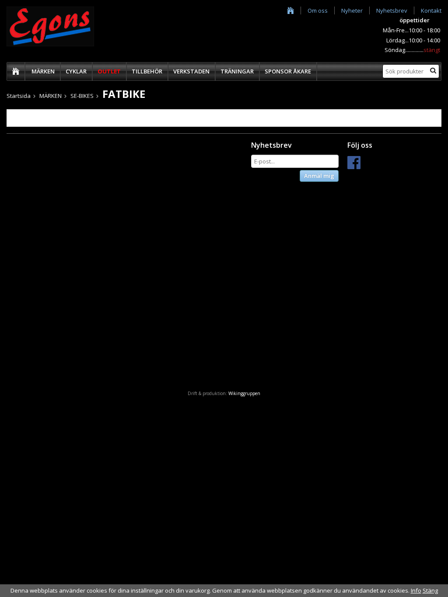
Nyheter (352, 10)
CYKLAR (76, 71)
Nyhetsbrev (391, 10)
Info (416, 590)
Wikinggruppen (244, 393)
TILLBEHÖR (147, 71)
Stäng (430, 590)
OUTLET (109, 71)
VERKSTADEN (191, 71)
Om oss (318, 10)
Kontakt (431, 10)
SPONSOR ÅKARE (288, 71)
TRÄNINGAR (237, 71)
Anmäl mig (319, 176)
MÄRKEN (43, 71)
